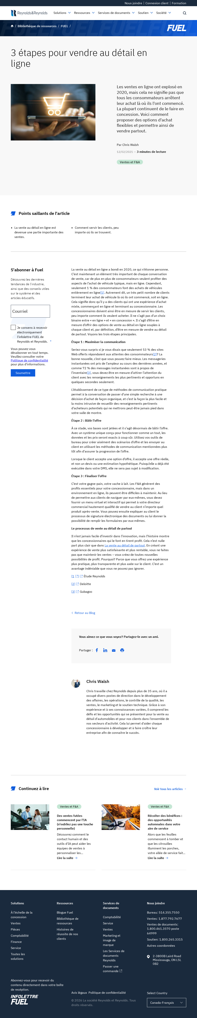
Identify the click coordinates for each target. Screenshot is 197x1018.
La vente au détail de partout (125, 545)
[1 (72, 576)
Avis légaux (79, 992)
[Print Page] (122, 650)
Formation (179, 3)
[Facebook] (97, 650)
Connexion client (157, 3)
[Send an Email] (114, 650)
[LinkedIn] (105, 650)
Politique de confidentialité (29, 360)
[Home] (29, 13)
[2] (155, 354)
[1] (102, 292)
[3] (89, 373)
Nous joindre (133, 3)
